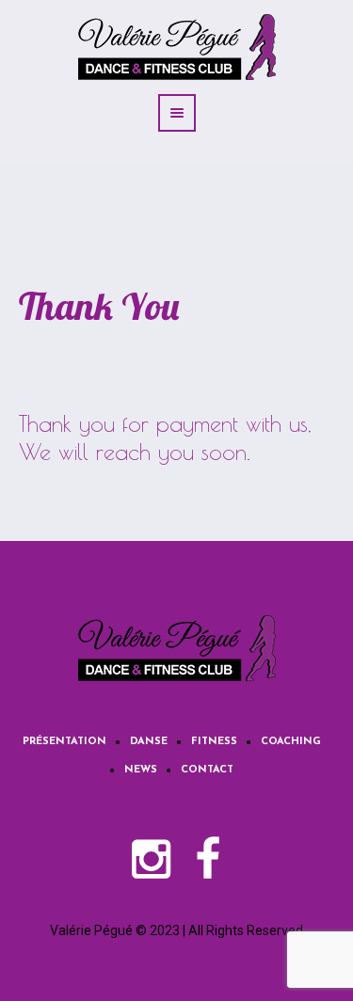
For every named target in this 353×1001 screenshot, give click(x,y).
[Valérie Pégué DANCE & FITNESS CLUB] (177, 648)
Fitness (214, 742)
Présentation (64, 742)
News (140, 770)
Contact (207, 770)
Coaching (291, 742)
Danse (149, 742)
